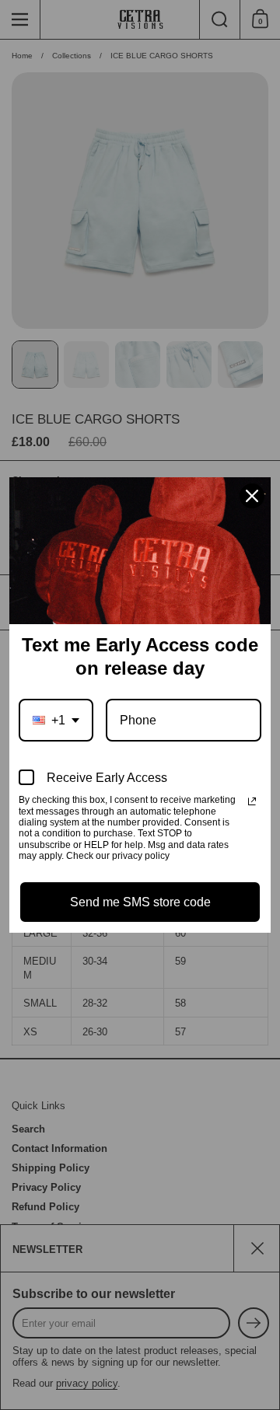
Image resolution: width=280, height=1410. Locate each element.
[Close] (252, 496)
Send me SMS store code (140, 902)
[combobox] (56, 720)
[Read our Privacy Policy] (252, 801)
